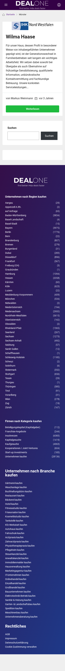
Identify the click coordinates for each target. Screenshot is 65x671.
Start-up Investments (16, 452)
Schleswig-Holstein (15, 357)
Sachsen (9, 336)
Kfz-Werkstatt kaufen (16, 525)
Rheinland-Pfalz (13, 328)
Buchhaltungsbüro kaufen (18, 491)
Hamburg (10, 273)
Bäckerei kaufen (13, 499)
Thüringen (10, 386)
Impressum (11, 638)
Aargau (9, 202)
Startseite (10, 14)
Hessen (9, 278)
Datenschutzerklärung (16, 642)
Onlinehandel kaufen (15, 579)
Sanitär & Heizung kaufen (18, 600)
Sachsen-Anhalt (13, 340)
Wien (7, 399)
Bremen (9, 244)
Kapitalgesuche (13, 439)
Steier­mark (10, 369)
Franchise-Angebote (15, 431)
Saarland (9, 332)
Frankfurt (10, 261)
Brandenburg (12, 240)
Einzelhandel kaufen (15, 583)
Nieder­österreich (13, 307)
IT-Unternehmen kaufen (17, 575)
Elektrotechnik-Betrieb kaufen (20, 595)
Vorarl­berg (10, 395)
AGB (7, 634)
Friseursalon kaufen (15, 512)
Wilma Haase (20, 37)
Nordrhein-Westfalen (15, 315)
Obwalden (10, 324)
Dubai (8, 253)
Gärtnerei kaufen (13, 483)
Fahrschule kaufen (14, 533)
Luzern (8, 290)
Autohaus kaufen (14, 529)
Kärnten (9, 282)
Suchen (12, 127)
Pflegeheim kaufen (14, 550)
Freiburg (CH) (12, 265)
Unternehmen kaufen (16, 456)
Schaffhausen (12, 353)
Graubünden (11, 269)
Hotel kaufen (11, 504)
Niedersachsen (12, 311)
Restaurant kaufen (14, 495)
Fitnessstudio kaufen (16, 508)
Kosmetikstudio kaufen (17, 516)
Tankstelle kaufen (14, 520)
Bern (7, 236)
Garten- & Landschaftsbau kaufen (22, 604)
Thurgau (9, 382)
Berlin (8, 232)
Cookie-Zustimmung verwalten (21, 646)
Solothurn (10, 365)
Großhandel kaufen (15, 587)
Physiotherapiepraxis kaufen (20, 545)
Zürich (8, 407)
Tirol (7, 390)
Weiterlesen (32, 108)
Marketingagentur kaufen (18, 570)
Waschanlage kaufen (16, 487)
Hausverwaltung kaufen (17, 566)
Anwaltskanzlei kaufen (16, 558)
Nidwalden (10, 303)
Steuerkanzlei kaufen (16, 554)
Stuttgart (10, 374)
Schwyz (9, 361)
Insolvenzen (11, 435)
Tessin (8, 378)
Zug (7, 403)
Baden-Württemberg (15, 215)
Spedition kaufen (13, 608)
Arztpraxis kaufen (14, 537)
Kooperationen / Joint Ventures (21, 448)
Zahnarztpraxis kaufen (17, 541)
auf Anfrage (11, 211)
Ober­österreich (12, 319)
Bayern (8, 228)
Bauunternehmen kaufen (18, 591)
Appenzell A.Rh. (13, 207)
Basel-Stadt (11, 223)
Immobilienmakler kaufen (18, 562)
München (10, 298)
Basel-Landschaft (14, 219)
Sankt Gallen (11, 349)
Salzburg (9, 344)
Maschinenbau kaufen (16, 612)
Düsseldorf (10, 257)
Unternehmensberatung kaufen (21, 616)
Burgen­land (11, 248)
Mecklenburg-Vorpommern (19, 294)
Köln (7, 286)
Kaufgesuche (12, 444)
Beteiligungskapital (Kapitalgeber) (22, 427)
